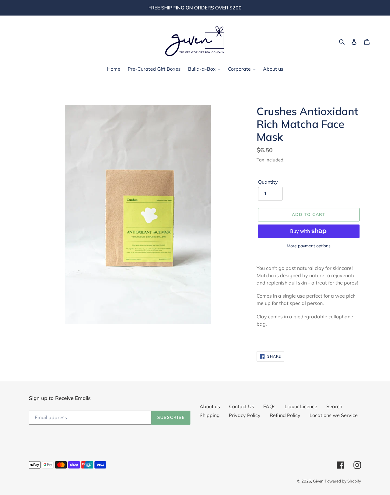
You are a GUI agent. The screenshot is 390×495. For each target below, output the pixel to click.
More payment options (309, 246)
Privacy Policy (245, 415)
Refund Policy (285, 415)
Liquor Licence (301, 406)
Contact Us (241, 406)
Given (318, 481)
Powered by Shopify (343, 481)
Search (334, 406)
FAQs (269, 406)
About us (210, 406)
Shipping (210, 415)
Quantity (268, 182)
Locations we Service (334, 415)
